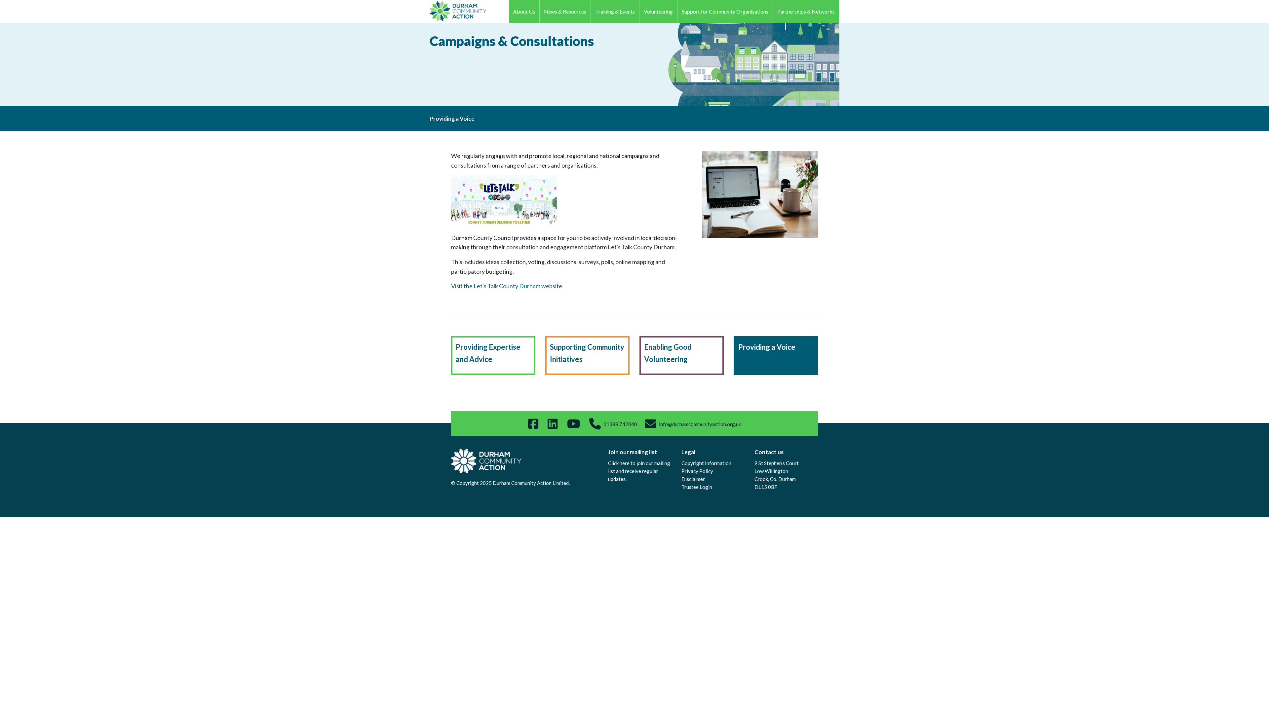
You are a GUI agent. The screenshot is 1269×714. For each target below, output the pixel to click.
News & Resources (565, 11)
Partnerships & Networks (806, 11)
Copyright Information (706, 463)
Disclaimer (693, 479)
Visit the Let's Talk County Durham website (506, 286)
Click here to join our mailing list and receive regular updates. (639, 471)
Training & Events (615, 11)
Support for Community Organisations (725, 11)
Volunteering (658, 11)
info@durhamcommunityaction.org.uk (700, 424)
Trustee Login (696, 487)
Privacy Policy (697, 471)
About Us (524, 11)
